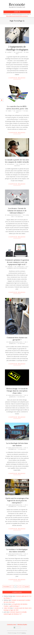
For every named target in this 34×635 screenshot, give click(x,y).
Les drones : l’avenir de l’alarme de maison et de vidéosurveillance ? (17, 210)
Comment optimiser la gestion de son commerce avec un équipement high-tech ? (17, 262)
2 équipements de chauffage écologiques (17, 48)
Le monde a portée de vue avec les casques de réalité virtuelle (17, 161)
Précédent (6, 586)
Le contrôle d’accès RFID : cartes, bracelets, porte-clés (17, 107)
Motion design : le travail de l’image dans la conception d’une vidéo (17, 391)
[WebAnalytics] (17, 627)
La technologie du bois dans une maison (17, 444)
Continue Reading (17, 78)
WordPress (24, 633)
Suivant (27, 586)
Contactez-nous (11, 624)
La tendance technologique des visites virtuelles (17, 550)
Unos (15, 633)
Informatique (23, 268)
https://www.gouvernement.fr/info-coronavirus (17, 16)
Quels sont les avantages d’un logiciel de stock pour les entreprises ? (17, 500)
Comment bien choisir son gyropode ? (17, 338)
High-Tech (17, 165)
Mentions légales (22, 624)
